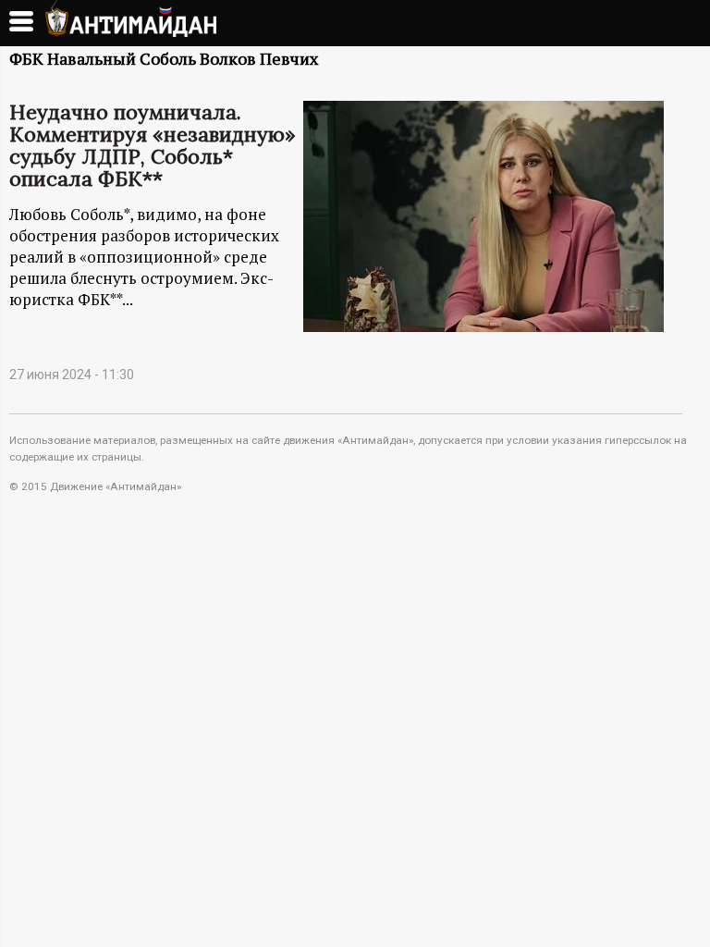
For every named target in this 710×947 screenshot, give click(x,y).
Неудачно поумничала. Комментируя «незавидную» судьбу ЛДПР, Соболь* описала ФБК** (152, 145)
